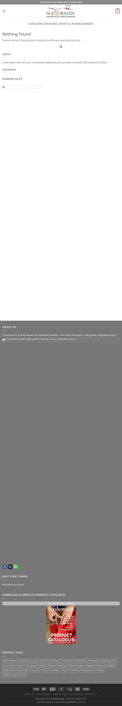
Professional (8, 670)
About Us (30, 694)
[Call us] (15, 566)
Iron (114, 661)
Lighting (42, 666)
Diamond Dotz (60, 694)
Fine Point (66, 661)
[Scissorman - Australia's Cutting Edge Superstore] (61, 11)
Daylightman (76, 694)
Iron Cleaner (8, 666)
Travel (22, 675)
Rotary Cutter (22, 670)
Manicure (101, 666)
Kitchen (19, 666)
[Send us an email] (10, 566)
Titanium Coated (10, 675)
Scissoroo (35, 670)
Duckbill (43, 661)
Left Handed (31, 666)
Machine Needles (76, 666)
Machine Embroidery (57, 666)
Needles (111, 666)
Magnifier (91, 666)
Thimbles (73, 670)
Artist (5, 661)
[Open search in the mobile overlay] (61, 46)
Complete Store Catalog (61, 603)
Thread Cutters (86, 670)
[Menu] (4, 11)
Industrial (106, 661)
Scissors (46, 670)
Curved (34, 661)
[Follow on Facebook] (5, 566)
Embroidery (54, 661)
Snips (64, 670)
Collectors (23, 661)
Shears (56, 670)
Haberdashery (80, 661)
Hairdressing (93, 661)
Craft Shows (43, 694)
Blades (14, 661)
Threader (99, 670)
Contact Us (91, 694)
